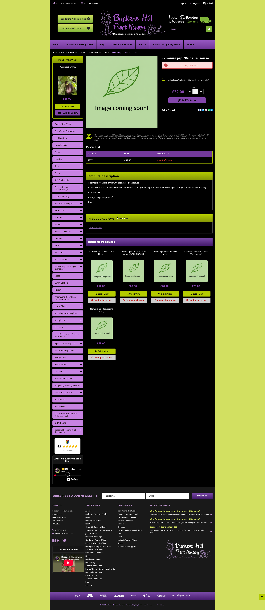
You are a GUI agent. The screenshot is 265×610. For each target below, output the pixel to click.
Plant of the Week (63, 124)
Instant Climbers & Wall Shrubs (130, 530)
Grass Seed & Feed (63, 378)
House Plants (61, 306)
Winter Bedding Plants (64, 350)
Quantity (195, 87)
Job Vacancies (91, 533)
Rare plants (60, 320)
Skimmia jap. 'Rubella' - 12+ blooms (101, 252)
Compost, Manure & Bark (128, 514)
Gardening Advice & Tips (95, 540)
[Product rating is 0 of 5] (122, 218)
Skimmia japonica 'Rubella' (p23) (165, 252)
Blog (87, 582)
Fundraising (60, 406)
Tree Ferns (59, 327)
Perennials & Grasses (127, 517)
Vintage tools (60, 357)
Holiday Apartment (93, 559)
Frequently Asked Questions (67, 385)
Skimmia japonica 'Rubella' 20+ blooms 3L (196, 252)
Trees (57, 173)
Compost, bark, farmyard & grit (61, 188)
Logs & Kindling (62, 196)
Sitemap (88, 585)
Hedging (58, 159)
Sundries (58, 371)
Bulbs (57, 152)
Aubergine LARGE (68, 67)
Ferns (57, 245)
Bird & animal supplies (65, 203)
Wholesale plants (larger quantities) (65, 267)
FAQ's (87, 517)
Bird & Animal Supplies (127, 546)
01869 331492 (60, 530)
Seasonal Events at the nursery (98, 530)
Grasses (58, 217)
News (87, 556)
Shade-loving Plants (63, 392)
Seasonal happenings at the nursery (65, 431)
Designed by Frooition (155, 605)
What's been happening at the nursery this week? (175, 511)
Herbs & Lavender (63, 231)
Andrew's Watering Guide (96, 514)
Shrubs (58, 224)
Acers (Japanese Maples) (66, 313)
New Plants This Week (127, 511)
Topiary (58, 290)
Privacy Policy (91, 575)
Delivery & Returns (93, 520)
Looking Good (61, 138)
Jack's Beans (60, 423)
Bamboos (59, 252)
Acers (120, 536)
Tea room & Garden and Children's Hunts (66, 414)
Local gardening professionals (98, 546)
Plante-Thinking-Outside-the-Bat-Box (100, 569)
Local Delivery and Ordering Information (67, 335)
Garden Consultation (94, 549)
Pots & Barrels (61, 259)
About (87, 511)
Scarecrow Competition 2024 (164, 527)
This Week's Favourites (65, 131)
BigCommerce (140, 605)
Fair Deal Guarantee (93, 572)
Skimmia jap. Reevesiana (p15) (101, 310)
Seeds (57, 275)
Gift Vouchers (61, 399)
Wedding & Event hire (94, 552)
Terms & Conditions (93, 578)
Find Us (88, 524)
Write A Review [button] (95, 227)
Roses (57, 166)
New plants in (61, 145)
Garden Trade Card (93, 565)
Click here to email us (64, 533)
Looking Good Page (93, 536)
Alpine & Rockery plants (65, 343)
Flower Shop (60, 364)
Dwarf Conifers (61, 282)
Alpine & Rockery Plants (127, 540)
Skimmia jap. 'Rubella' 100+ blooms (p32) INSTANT (133, 252)
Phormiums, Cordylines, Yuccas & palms (65, 298)
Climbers (58, 238)
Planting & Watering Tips (95, 543)
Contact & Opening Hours (96, 527)
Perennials (59, 210)
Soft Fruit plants (62, 180)
